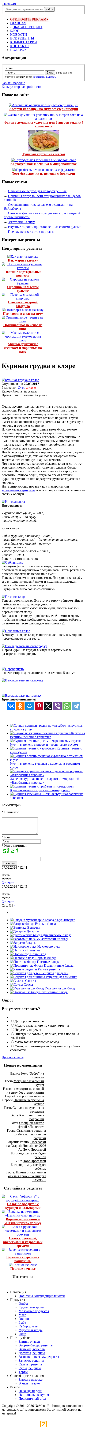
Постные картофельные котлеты (22, 273)
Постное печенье (22, 1268)
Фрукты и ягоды (30, 1330)
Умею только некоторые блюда (37, 1042)
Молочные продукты (34, 1311)
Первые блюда (45, 958)
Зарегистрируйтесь (44, 76)
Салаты (30, 980)
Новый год (37, 954)
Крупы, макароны (32, 1307)
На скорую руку (48, 946)
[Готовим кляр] (13, 596)
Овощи (24, 1318)
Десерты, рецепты (32, 1353)
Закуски (31, 942)
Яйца (22, 1334)
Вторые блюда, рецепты (36, 1345)
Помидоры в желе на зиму (23, 313)
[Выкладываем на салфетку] (23, 680)
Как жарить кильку (23, 260)
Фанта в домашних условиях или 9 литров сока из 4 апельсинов (43, 124)
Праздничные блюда (58, 965)
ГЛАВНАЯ (18, 23)
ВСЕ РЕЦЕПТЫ (22, 38)
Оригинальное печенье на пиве (22, 327)
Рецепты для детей (54, 973)
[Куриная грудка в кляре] (20, 380)
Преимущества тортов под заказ (31, 231)
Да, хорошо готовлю (29, 1021)
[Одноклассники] (20, 706)
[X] (48, 706)
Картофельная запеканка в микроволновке (43, 164)
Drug (21, 387)
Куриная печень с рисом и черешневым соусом (44, 744)
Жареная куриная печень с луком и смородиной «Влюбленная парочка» (44, 780)
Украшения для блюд (59, 988)
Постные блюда (48, 961)
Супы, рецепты (30, 1368)
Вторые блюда (45, 923)
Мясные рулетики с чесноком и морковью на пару (23, 347)
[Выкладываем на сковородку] (24, 646)
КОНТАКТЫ (19, 46)
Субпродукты (28, 1326)
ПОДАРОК (18, 50)
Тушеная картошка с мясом (43, 154)
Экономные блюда (54, 992)
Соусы (28, 984)
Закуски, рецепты (31, 1360)
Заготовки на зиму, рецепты (39, 1356)
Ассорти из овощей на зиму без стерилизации (43, 109)
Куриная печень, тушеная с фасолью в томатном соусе (45, 765)
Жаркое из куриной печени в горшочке (47, 735)
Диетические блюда (56, 935)
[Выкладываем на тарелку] (22, 695)
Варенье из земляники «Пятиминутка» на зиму (22, 1221)
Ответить (8, 882)
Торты (23, 1372)
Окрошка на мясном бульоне (23, 289)
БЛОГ (14, 31)
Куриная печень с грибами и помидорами (40, 790)
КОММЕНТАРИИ (23, 42)
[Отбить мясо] (12, 562)
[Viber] (57, 706)
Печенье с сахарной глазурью (23, 304)
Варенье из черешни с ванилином (22, 1259)
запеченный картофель (18, 490)
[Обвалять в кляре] (16, 631)
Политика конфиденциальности (42, 1296)
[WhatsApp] (67, 706)
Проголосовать (12, 1057)
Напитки (33, 950)
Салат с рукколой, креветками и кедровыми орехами (22, 1242)
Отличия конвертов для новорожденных (37, 191)
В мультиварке (29, 1383)
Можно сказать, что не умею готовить (42, 1025)
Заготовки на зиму (21, 222)
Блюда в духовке (30, 1379)
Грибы (23, 1303)
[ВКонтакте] (11, 706)
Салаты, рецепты (31, 1364)
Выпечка (33, 927)
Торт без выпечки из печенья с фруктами (43, 173)
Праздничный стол (32, 1398)
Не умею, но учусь (28, 1029)
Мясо (22, 1315)
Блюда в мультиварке (59, 920)
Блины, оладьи (29, 1341)
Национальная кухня (34, 1395)
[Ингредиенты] (13, 501)
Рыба (22, 1322)
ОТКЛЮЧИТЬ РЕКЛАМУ (29, 19)
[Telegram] (76, 706)
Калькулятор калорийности (21, 87)
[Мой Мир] (29, 706)
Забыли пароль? (13, 83)
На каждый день (30, 1391)
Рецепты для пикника (61, 977)
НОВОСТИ (18, 34)
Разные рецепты (49, 969)
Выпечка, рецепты (32, 1349)
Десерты (32, 931)
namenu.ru (9, 3)
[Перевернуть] (13, 669)
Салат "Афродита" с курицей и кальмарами (23, 1206)
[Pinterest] (39, 706)
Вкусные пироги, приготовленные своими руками (44, 227)
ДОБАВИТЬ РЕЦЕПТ (26, 27)
